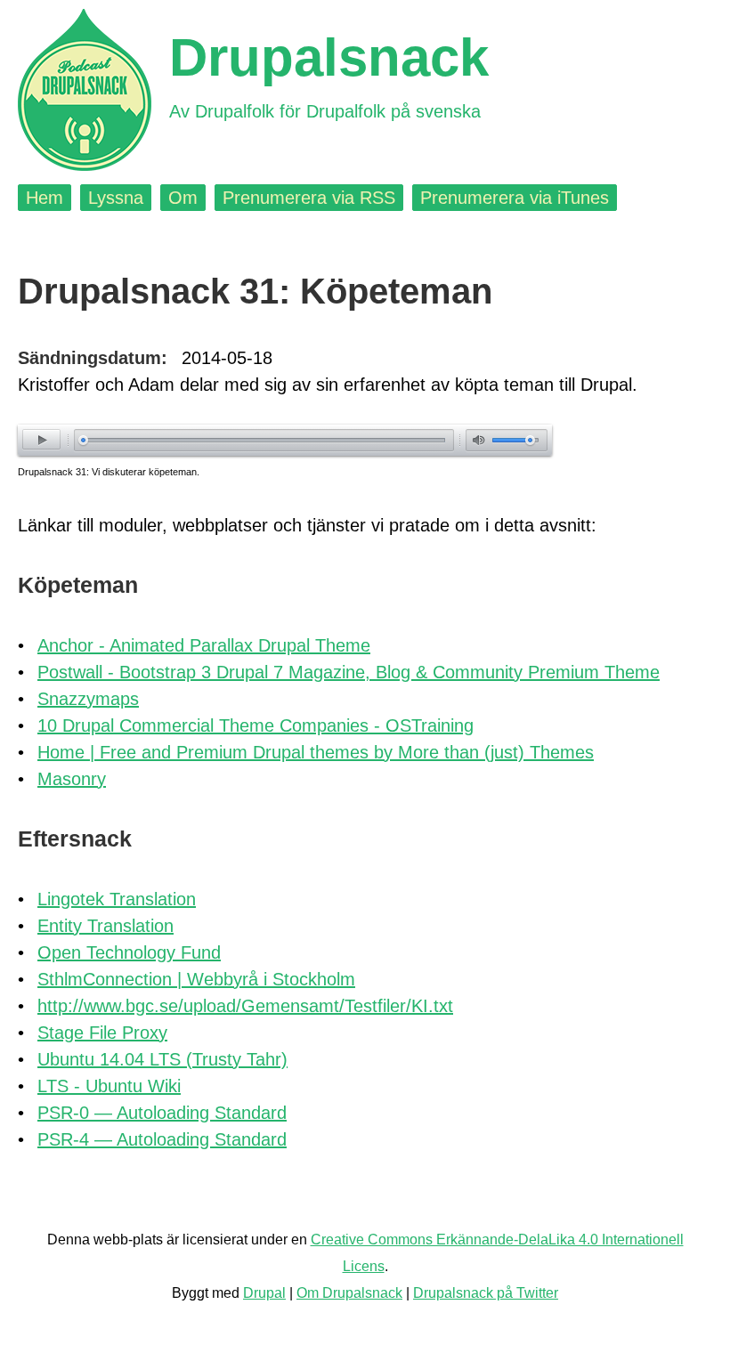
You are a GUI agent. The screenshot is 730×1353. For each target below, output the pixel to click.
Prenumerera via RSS (309, 197)
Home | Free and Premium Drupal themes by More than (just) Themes (315, 752)
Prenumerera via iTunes (514, 197)
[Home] (84, 90)
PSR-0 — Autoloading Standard (162, 1112)
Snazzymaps (88, 699)
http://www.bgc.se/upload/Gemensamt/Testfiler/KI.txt (245, 1006)
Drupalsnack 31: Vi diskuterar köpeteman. (108, 471)
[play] (41, 439)
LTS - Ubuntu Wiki (109, 1086)
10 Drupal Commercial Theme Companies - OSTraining (255, 725)
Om (183, 197)
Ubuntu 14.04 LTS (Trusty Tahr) (162, 1059)
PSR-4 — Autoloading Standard (162, 1139)
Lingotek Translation (116, 899)
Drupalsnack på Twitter (485, 1292)
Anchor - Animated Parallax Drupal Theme (203, 645)
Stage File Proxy (102, 1032)
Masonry (71, 779)
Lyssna (115, 197)
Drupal (264, 1292)
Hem (44, 197)
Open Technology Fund (129, 952)
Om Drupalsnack (349, 1292)
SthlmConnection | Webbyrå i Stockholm (196, 979)
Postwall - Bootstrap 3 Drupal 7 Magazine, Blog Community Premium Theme (348, 672)
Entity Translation (105, 926)
